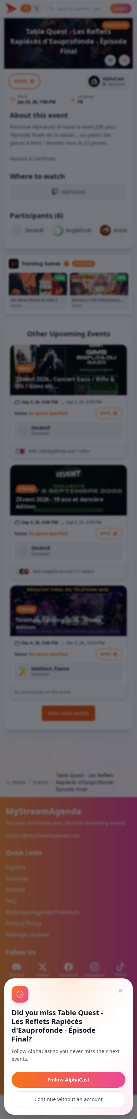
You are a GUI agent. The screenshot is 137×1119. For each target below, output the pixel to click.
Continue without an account (68, 1099)
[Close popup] (120, 990)
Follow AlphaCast (68, 1079)
